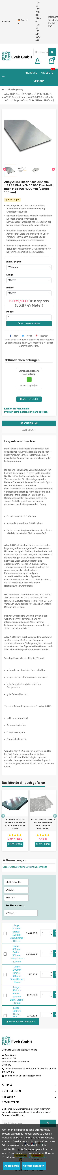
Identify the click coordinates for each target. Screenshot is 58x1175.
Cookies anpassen (33, 1166)
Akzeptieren (11, 1166)
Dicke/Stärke (11, 261)
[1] (10, 835)
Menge (10, 311)
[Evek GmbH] (17, 56)
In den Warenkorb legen (20, 1021)
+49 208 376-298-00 (37, 1068)
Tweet (29, 336)
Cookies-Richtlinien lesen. (32, 1157)
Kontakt (52, 23)
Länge (9, 274)
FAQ (50, 26)
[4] (18, 835)
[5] (20, 835)
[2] (12, 835)
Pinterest (43, 336)
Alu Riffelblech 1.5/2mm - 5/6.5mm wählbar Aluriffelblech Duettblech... (43, 824)
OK (48, 1123)
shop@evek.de (33, 1075)
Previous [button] (3, 816)
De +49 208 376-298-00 (38, 12)
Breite (10, 287)
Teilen (15, 336)
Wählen (11, 913)
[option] (15, 820)
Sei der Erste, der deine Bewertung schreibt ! (25, 867)
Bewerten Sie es (29, 399)
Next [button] (55, 816)
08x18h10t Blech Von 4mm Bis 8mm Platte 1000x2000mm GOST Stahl (15, 824)
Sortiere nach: (14, 905)
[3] (15, 835)
